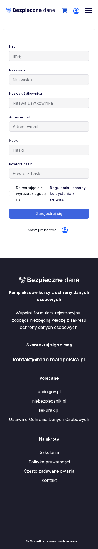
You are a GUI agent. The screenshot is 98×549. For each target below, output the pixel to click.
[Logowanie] (76, 11)
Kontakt (49, 480)
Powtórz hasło (20, 164)
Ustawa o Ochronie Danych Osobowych (49, 419)
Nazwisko (17, 70)
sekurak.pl (49, 410)
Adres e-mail (19, 117)
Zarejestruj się (49, 213)
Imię (12, 46)
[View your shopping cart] (65, 10)
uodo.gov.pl (49, 391)
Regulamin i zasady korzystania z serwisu (68, 194)
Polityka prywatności (49, 461)
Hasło (13, 140)
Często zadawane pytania (49, 471)
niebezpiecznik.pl (49, 401)
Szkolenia (49, 452)
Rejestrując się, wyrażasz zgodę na (51, 194)
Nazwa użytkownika (25, 93)
